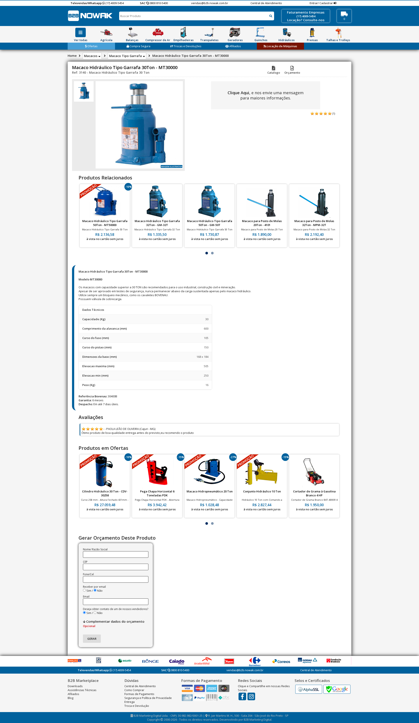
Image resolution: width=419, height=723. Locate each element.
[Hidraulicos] (286, 32)
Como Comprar (134, 690)
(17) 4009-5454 (114, 3)
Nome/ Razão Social (95, 549)
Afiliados (235, 46)
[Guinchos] (261, 32)
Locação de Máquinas (281, 46)
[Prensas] (312, 32)
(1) (333, 113)
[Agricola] (106, 32)
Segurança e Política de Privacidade (148, 698)
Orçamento (292, 73)
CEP (85, 562)
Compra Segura (139, 46)
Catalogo (273, 73)
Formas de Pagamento (139, 694)
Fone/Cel (88, 574)
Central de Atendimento (266, 3)
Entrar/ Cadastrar (321, 3)
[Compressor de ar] (158, 32)
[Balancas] (132, 32)
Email (86, 596)
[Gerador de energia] (235, 32)
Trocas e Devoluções (187, 46)
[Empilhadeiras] (183, 32)
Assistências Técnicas (82, 690)
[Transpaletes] (209, 32)
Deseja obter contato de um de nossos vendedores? (115, 609)
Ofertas (92, 46)
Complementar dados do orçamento (113, 623)
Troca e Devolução (136, 706)
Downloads (75, 686)
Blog (70, 698)
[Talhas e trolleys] (338, 32)
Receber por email (94, 587)
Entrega (129, 702)
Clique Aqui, (239, 92)
